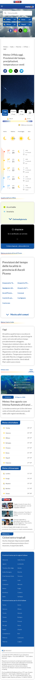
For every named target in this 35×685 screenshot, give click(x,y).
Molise (4, 588)
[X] (20, 30)
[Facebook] (11, 30)
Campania (5, 584)
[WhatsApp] (25, 30)
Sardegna (20, 596)
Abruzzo (20, 584)
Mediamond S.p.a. (17, 672)
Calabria (20, 592)
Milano (19, 609)
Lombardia (21, 564)
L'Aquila (20, 629)
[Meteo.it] (29, 6)
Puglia (19, 588)
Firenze (20, 621)
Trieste (4, 617)
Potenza (4, 637)
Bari (19, 633)
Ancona (4, 621)
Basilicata (5, 592)
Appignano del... (8, 288)
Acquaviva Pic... (23, 283)
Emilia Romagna (7, 572)
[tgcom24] (17, 2)
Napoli (4, 629)
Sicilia (4, 596)
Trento (4, 613)
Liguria (4, 564)
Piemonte (5, 560)
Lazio (19, 580)
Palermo (4, 641)
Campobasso (6, 633)
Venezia (20, 613)
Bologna (20, 617)
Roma (19, 625)
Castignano (22, 298)
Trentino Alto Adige (8, 568)
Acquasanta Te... (8, 283)
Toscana (20, 576)
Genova (4, 609)
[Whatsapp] (11, 71)
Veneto (20, 568)
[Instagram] (16, 30)
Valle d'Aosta (21, 560)
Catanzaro (21, 637)
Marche (20, 572)
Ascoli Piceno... (7, 293)
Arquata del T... (23, 288)
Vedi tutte (31, 370)
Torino (4, 605)
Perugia (4, 625)
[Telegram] (21, 71)
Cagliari (20, 641)
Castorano (6, 303)
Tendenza (8, 397)
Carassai (21, 293)
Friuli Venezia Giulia (8, 576)
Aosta (19, 605)
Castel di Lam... (7, 298)
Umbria (4, 580)
